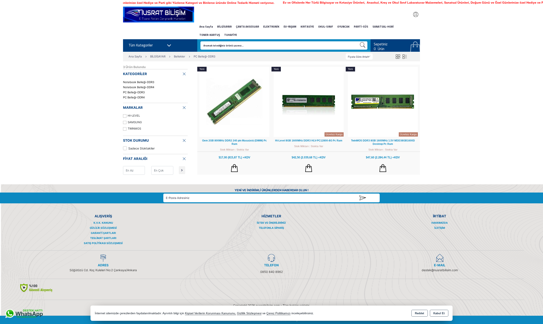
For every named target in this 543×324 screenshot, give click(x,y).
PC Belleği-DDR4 (134, 97)
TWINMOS (134, 128)
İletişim (439, 227)
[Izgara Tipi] (397, 56)
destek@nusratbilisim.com (440, 270)
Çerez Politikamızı (278, 313)
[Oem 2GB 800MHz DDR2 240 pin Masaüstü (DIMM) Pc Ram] (234, 101)
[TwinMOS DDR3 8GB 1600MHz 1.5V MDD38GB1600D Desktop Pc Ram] (383, 101)
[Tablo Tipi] (404, 56)
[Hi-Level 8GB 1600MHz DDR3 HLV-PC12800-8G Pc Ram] (309, 101)
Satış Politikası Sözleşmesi (103, 243)
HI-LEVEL (134, 115)
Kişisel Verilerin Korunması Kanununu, (210, 313)
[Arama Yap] (362, 45)
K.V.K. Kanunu (103, 222)
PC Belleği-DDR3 (134, 92)
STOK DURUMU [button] (136, 140)
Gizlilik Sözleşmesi (103, 227)
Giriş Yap (414, 14)
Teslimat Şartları (103, 238)
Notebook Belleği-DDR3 (138, 82)
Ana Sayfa (206, 26)
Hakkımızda (439, 222)
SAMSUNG (135, 122)
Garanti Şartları (103, 233)
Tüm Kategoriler (141, 45)
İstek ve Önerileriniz (271, 222)
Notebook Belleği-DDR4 (138, 87)
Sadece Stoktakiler (141, 148)
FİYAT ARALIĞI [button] (135, 158)
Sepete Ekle (234, 168)
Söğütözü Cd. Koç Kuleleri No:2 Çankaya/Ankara (103, 270)
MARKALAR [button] (133, 107)
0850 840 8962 (271, 272)
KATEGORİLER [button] (135, 74)
